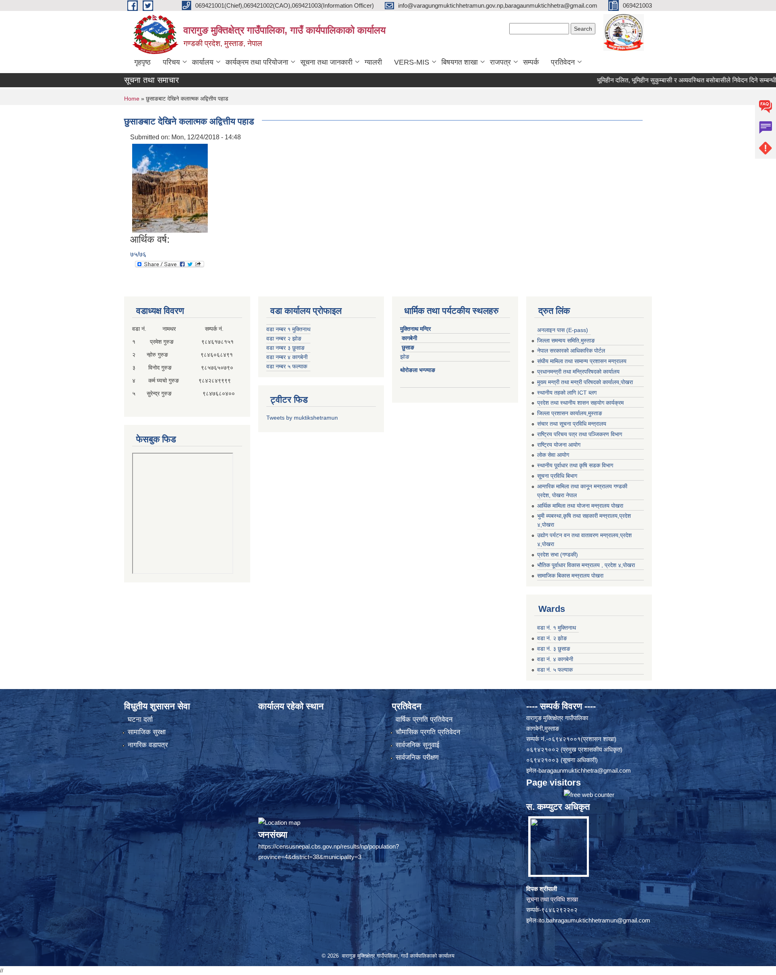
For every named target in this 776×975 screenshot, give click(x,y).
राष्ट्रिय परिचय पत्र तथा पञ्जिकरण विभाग (579, 434)
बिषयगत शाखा (459, 62)
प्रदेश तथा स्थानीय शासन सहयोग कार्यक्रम (580, 402)
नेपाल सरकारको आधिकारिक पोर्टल (571, 350)
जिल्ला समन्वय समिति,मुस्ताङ (566, 340)
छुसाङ (408, 347)
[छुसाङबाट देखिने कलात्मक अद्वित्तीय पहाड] (170, 187)
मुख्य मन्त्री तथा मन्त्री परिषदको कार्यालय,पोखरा (585, 382)
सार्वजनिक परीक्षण (417, 757)
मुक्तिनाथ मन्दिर (416, 329)
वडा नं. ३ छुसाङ (553, 648)
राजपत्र (500, 62)
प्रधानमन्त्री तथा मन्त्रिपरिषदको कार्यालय (578, 371)
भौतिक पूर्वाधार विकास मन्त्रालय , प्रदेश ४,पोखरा (586, 565)
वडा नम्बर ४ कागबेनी (287, 357)
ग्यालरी (373, 62)
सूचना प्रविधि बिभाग (557, 476)
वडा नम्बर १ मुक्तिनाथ (288, 329)
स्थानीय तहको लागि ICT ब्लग (567, 392)
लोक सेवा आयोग (553, 455)
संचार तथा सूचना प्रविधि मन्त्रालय (571, 423)
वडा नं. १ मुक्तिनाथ (556, 627)
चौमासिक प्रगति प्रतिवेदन (428, 732)
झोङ (407, 356)
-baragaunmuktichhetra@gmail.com (583, 770)
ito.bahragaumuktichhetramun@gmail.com (594, 920)
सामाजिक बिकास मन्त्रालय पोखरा (570, 575)
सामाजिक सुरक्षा (147, 732)
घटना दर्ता (140, 719)
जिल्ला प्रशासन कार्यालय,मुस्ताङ (569, 413)
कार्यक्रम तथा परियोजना (257, 62)
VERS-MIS (411, 62)
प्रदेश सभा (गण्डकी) (557, 554)
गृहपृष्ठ (142, 62)
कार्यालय (202, 62)
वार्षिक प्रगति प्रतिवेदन (424, 719)
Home (131, 98)
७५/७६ (138, 254)
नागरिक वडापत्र (148, 745)
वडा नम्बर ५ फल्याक (286, 366)
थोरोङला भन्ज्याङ (418, 370)
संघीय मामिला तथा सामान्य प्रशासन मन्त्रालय (581, 361)
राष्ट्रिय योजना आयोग (558, 444)
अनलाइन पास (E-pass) (562, 330)
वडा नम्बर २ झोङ (284, 338)
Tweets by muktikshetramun (302, 417)
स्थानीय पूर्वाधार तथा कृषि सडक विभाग (575, 465)
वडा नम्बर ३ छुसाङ (285, 348)
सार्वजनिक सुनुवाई (417, 745)
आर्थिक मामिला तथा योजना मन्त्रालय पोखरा (580, 505)
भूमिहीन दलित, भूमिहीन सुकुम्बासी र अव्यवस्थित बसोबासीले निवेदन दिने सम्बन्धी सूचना (666, 80)
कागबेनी (409, 338)
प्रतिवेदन (563, 62)
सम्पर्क (531, 62)
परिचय (171, 62)
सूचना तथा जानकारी (326, 62)
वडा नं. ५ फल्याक (555, 669)
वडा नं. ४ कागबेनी (555, 659)
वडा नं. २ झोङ (552, 638)
